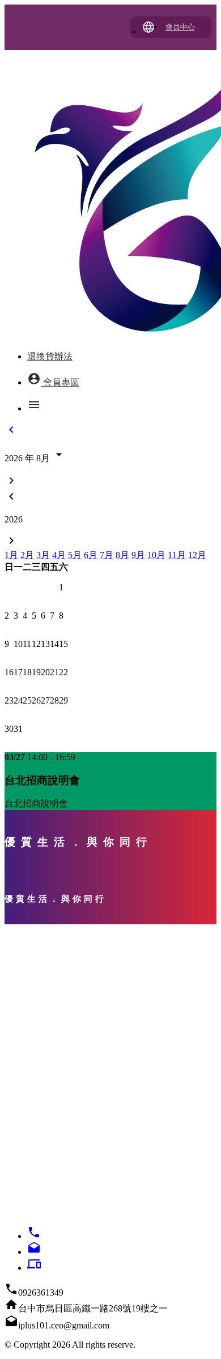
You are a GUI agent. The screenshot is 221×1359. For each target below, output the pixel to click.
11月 (177, 555)
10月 (156, 555)
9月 (138, 555)
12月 (197, 555)
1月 (11, 555)
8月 (122, 555)
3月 (43, 555)
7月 (106, 555)
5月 (75, 555)
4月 (59, 555)
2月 (27, 555)
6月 (90, 555)
